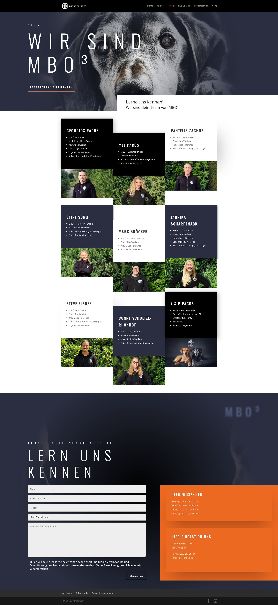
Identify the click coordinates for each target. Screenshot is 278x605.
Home (150, 6)
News (214, 6)
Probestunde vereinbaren (51, 87)
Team (171, 6)
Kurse (159, 6)
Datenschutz (82, 593)
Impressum (66, 593)
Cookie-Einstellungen (102, 593)
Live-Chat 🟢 (184, 6)
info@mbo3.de (186, 557)
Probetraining (201, 6)
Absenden (136, 576)
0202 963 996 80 (187, 553)
